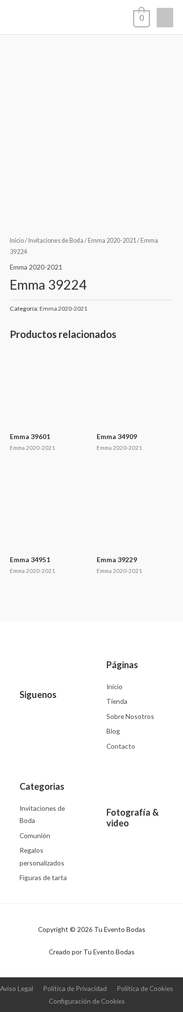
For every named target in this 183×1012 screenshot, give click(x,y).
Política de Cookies (145, 988)
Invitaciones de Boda (55, 240)
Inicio (17, 240)
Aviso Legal (16, 988)
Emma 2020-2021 (112, 240)
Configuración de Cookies (87, 1001)
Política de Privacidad (75, 988)
